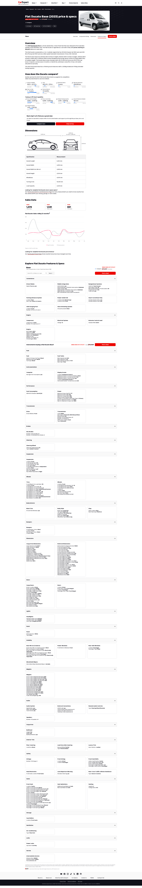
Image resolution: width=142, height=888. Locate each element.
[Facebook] (64, 874)
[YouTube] (61, 874)
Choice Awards (73, 3)
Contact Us (84, 877)
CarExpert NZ (100, 877)
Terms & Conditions (72, 881)
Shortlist (54, 3)
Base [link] (53, 9)
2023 (43, 9)
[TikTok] (71, 874)
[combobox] (36, 273)
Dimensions (93, 36)
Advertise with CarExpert (61, 877)
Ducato (39, 9)
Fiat (36, 9)
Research (43, 3)
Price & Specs (48, 9)
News (33, 3)
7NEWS (92, 877)
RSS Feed (80, 881)
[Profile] (121, 2)
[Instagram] (68, 874)
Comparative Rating (84, 36)
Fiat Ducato (34, 46)
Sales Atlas (84, 3)
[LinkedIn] (77, 874)
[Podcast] (81, 874)
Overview (75, 36)
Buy (63, 3)
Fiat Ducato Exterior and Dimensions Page (40, 192)
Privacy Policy (63, 881)
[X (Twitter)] (74, 874)
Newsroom (49, 877)
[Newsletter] (115, 2)
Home (27, 9)
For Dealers (75, 877)
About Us (40, 877)
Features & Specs (102, 36)
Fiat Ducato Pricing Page (35, 254)
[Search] (118, 2)
